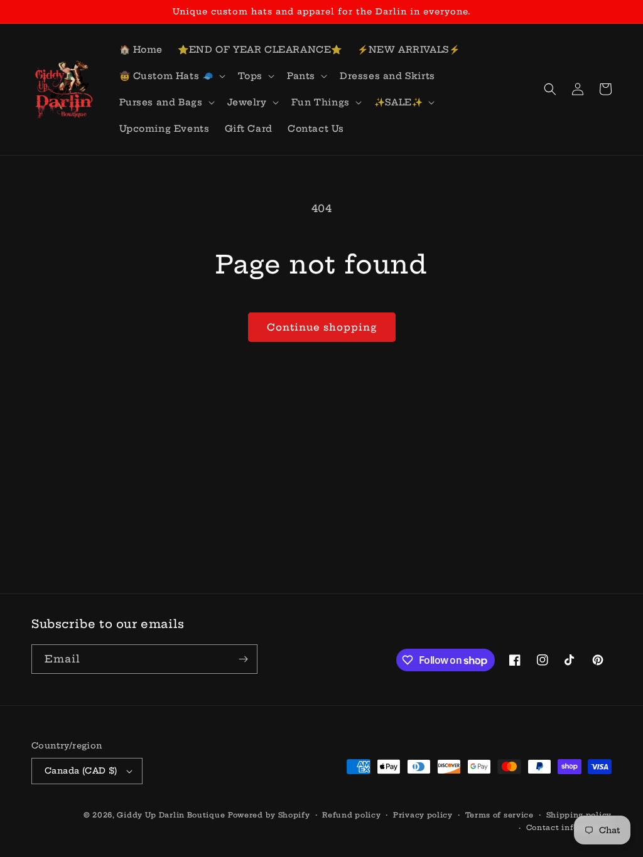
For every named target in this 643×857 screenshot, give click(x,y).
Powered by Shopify (269, 815)
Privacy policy (423, 815)
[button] (171, 76)
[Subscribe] (243, 659)
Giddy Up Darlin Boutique (171, 815)
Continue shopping (322, 327)
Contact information (569, 827)
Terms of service (499, 815)
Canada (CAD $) (81, 770)
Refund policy (351, 815)
